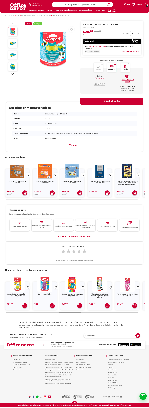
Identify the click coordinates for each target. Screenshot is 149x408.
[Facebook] (33, 397)
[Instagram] (45, 397)
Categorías (32, 10)
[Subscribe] (137, 335)
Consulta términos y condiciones (74, 236)
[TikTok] (29, 397)
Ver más (73, 145)
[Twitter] (41, 397)
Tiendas (97, 10)
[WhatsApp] (37, 397)
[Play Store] (135, 344)
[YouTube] (50, 397)
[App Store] (123, 344)
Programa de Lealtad (61, 10)
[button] (13, 23)
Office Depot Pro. (99, 85)
